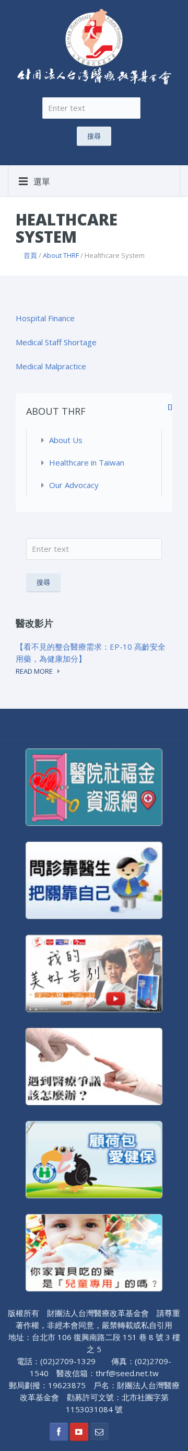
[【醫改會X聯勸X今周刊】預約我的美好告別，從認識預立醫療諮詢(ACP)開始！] (94, 972)
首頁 (30, 255)
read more (34, 671)
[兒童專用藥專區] (94, 1251)
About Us (66, 440)
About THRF (61, 255)
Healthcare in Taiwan (86, 462)
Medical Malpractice (51, 366)
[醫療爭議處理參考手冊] (94, 1065)
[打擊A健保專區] (94, 1158)
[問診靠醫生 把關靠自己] (94, 879)
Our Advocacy (74, 485)
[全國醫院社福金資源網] (94, 786)
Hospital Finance (46, 318)
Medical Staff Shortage (57, 342)
